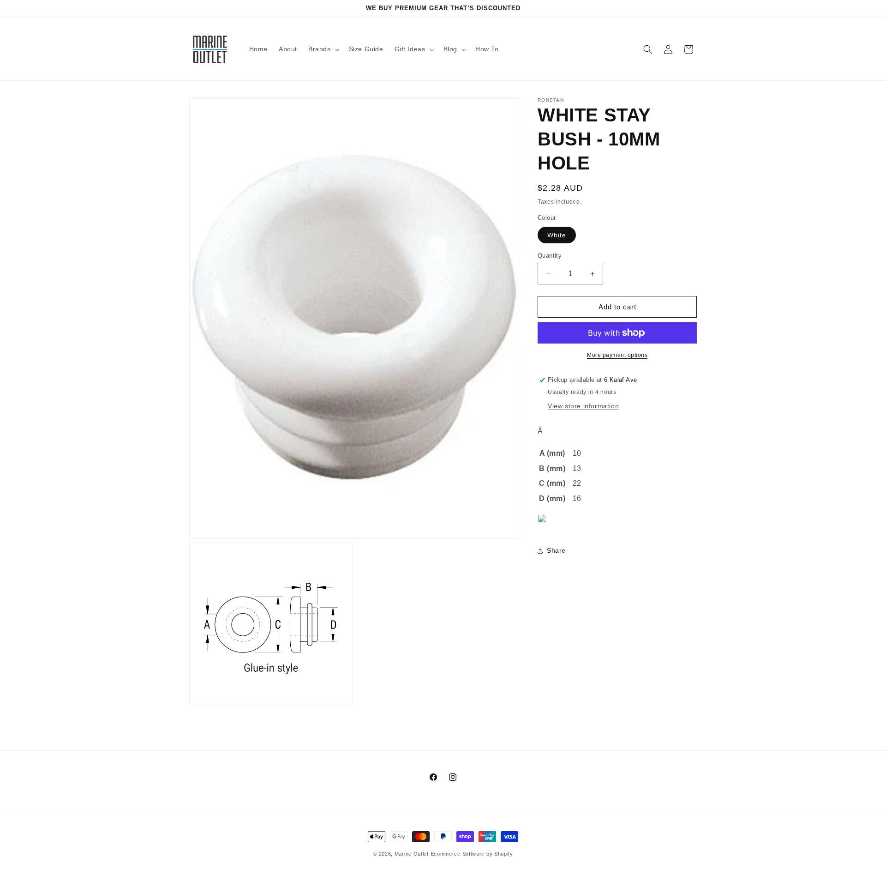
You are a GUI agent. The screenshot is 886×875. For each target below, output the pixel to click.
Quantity (550, 255)
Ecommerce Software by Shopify (472, 854)
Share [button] (556, 550)
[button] (323, 49)
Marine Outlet (412, 854)
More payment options (617, 355)
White (556, 235)
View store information (583, 406)
